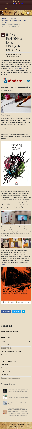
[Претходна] (10, 321)
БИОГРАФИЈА (5, 338)
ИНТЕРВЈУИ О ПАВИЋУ (11, 331)
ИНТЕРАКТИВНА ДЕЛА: (9, 361)
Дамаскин (4, 365)
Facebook (7, 311)
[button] (26, 338)
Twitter (17, 311)
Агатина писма (6, 368)
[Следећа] (22, 321)
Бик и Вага (4, 375)
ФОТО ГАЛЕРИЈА (6, 348)
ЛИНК (3, 265)
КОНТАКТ (4, 355)
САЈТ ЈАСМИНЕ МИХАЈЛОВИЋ (11, 351)
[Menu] (6, 8)
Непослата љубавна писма (15, 68)
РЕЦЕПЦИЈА (5, 345)
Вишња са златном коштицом (10, 378)
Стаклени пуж (5, 371)
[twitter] (15, 1)
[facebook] (13, 1)
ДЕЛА (3, 341)
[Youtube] (18, 1)
